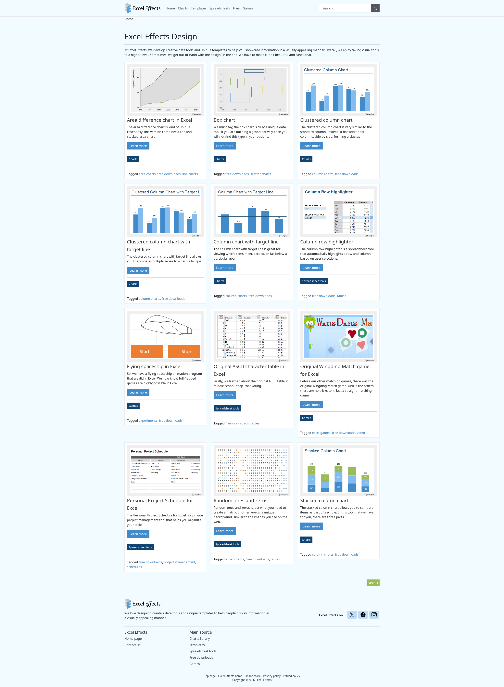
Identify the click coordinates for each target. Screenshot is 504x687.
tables (341, 296)
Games (248, 8)
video (361, 433)
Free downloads (201, 657)
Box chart (224, 120)
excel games (321, 433)
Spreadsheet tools (203, 651)
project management (179, 562)
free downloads (169, 174)
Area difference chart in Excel (159, 120)
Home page (133, 638)
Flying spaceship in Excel (154, 366)
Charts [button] (133, 159)
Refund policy (291, 676)
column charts (323, 174)
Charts (183, 8)
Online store (253, 676)
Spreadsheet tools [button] (314, 281)
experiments (148, 420)
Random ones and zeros (241, 500)
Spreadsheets (219, 8)
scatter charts (260, 174)
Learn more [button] (138, 146)
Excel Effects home (230, 676)
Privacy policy (272, 676)
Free (236, 8)
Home (170, 8)
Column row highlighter (326, 241)
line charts (190, 174)
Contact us (132, 645)
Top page (210, 676)
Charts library (199, 638)
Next (373, 583)
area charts (147, 174)
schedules (134, 567)
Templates (198, 8)
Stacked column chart (324, 500)
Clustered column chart (326, 120)
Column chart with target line (246, 241)
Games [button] (133, 406)
